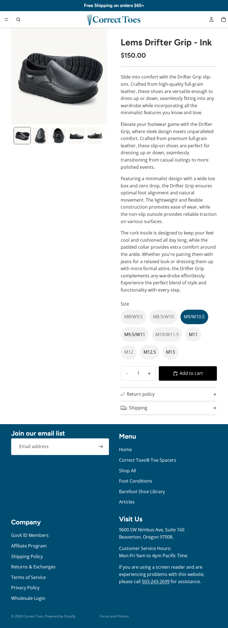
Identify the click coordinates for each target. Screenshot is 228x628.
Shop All (127, 471)
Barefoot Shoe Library (142, 491)
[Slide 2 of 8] (40, 135)
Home (125, 449)
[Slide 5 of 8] (95, 135)
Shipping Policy (27, 556)
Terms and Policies (114, 616)
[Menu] (6, 19)
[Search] (18, 19)
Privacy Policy (25, 588)
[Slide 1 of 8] (22, 135)
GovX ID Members (30, 535)
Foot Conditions (135, 481)
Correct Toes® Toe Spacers (147, 460)
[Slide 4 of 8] (77, 135)
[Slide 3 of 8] (58, 135)
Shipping (138, 408)
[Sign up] (100, 447)
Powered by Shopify (60, 616)
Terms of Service (28, 577)
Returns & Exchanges (33, 567)
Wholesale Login (28, 598)
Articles (127, 502)
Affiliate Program (29, 546)
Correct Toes (33, 616)
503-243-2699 (156, 581)
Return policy (141, 394)
